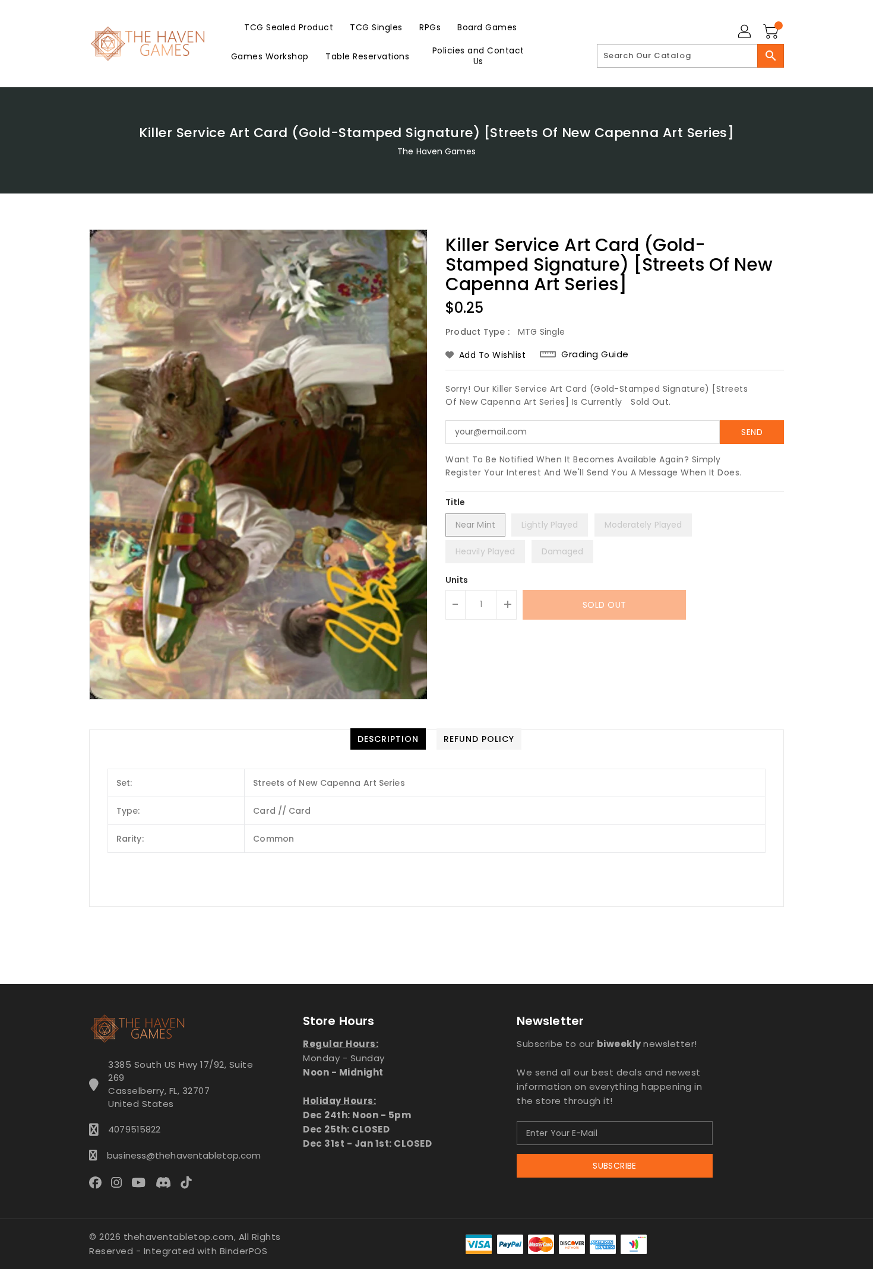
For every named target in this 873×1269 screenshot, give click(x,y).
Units (457, 580)
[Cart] (772, 32)
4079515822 (134, 1129)
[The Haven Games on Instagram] (120, 1182)
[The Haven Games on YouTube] (142, 1182)
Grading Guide (595, 354)
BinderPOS (244, 1251)
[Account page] (745, 32)
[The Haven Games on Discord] (167, 1182)
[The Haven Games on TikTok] (189, 1182)
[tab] (388, 739)
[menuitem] (288, 27)
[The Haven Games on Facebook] (99, 1182)
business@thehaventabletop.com (180, 1155)
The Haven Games (436, 151)
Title (455, 502)
